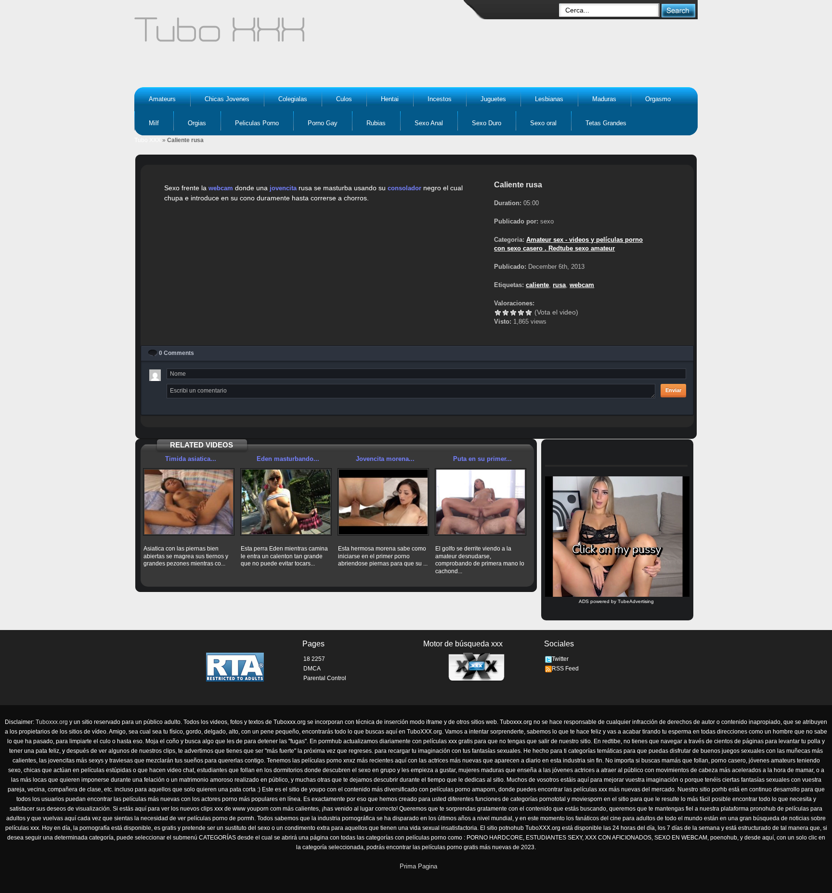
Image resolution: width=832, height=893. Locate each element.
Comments (176, 353)
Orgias (197, 123)
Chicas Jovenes (227, 99)
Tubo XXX (147, 140)
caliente (537, 285)
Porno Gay (323, 123)
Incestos (440, 99)
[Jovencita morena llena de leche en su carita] (383, 502)
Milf (154, 123)
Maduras (604, 99)
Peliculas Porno (257, 123)
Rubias (376, 123)
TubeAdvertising (636, 601)
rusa (559, 285)
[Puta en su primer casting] (480, 502)
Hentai (390, 99)
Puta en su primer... (482, 458)
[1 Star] (498, 312)
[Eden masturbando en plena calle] (286, 502)
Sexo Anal (429, 123)
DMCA (312, 668)
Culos (344, 99)
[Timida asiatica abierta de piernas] (188, 502)
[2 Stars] (505, 312)
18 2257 (314, 659)
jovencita (283, 188)
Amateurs (162, 99)
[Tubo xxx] (303, 33)
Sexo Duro (486, 123)
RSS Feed (565, 668)
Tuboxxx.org (52, 722)
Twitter (560, 659)
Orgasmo (658, 99)
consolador (404, 188)
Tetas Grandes (605, 123)
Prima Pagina (418, 866)
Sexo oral (543, 123)
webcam (220, 188)
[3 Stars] (513, 312)
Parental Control (324, 678)
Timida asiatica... (190, 458)
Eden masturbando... (288, 458)
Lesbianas (549, 99)
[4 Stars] (521, 312)
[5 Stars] (529, 312)
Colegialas (292, 99)
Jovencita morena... (385, 458)
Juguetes (493, 99)
